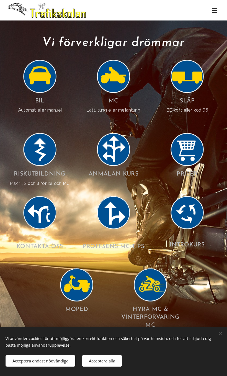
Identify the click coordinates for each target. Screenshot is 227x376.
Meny (214, 10)
